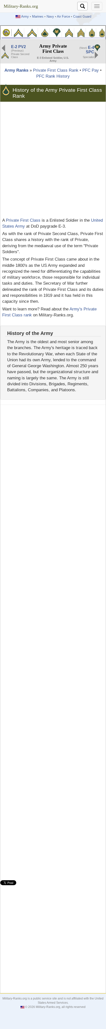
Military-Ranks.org (21, 6)
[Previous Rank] (3, 48)
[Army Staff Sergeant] (92, 32)
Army (25, 16)
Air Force (63, 16)
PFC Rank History (53, 76)
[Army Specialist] (57, 32)
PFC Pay (90, 70)
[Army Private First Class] (45, 32)
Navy (50, 16)
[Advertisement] (53, 160)
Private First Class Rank (55, 70)
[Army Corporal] (69, 32)
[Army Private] (18, 32)
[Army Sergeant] (81, 32)
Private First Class (23, 220)
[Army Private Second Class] (32, 32)
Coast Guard (82, 16)
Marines (37, 16)
